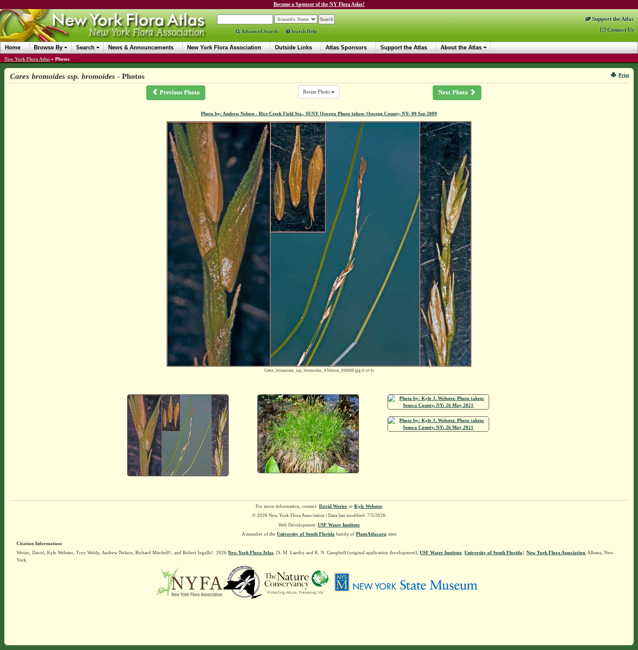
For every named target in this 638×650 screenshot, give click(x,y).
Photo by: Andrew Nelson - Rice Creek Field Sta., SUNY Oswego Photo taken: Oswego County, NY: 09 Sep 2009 (319, 113)
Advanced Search (259, 31)
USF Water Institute (339, 524)
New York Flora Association (114, 32)
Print (623, 75)
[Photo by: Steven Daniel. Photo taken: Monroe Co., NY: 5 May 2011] (308, 434)
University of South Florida (306, 533)
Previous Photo (179, 92)
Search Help (303, 31)
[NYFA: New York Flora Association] (189, 581)
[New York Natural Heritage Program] (243, 581)
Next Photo (454, 92)
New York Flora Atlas (27, 59)
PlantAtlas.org (371, 533)
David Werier (333, 506)
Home (12, 47)
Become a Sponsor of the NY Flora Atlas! (319, 4)
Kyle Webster (368, 506)
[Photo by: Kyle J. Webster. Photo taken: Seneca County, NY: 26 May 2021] (438, 402)
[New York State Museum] (405, 581)
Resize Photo (317, 92)
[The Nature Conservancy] (296, 581)
